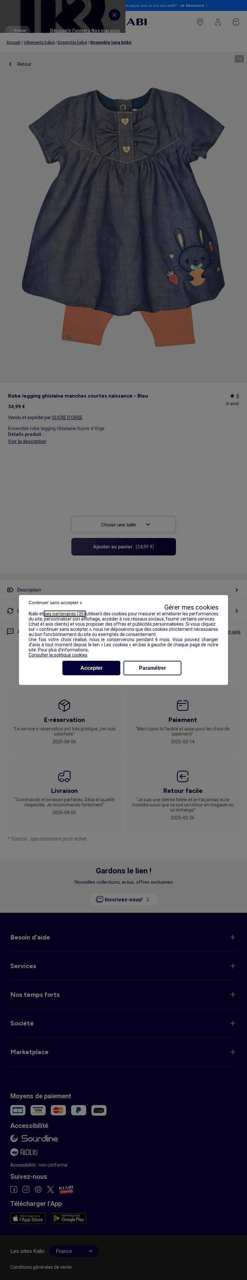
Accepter (91, 668)
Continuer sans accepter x (55, 602)
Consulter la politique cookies (58, 655)
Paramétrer (152, 668)
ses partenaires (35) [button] (64, 613)
